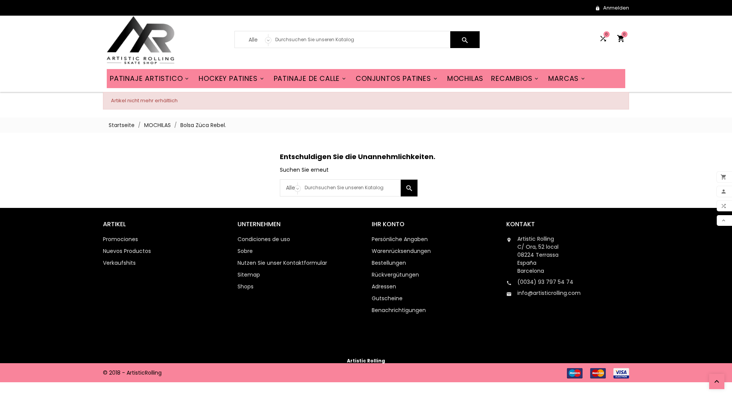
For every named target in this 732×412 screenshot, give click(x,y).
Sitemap (249, 274)
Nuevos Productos (127, 251)
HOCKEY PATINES (232, 78)
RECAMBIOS (515, 78)
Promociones (120, 239)
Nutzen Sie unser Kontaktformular (282, 263)
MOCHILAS (465, 78)
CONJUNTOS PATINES (397, 78)
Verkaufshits (119, 263)
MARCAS (567, 78)
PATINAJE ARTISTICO (150, 78)
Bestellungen (389, 263)
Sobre (245, 251)
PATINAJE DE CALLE (310, 78)
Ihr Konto (388, 224)
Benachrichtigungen (399, 310)
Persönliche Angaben (400, 239)
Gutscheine (387, 298)
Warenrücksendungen (401, 251)
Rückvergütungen (395, 274)
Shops (246, 286)
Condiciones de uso (264, 239)
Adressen (384, 286)
